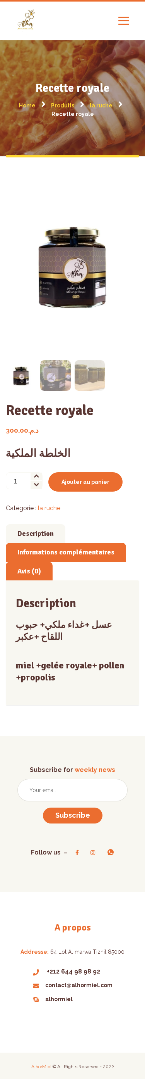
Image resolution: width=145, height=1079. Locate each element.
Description (35, 533)
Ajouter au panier (85, 482)
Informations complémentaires (65, 552)
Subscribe (72, 815)
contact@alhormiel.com (79, 985)
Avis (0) (29, 571)
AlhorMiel (42, 1066)
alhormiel (59, 999)
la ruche (49, 508)
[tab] (35, 533)
